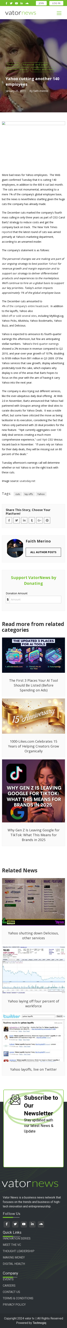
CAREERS (9, 1285)
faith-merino (40, 91)
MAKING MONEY (14, 1257)
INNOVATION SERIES (17, 1238)
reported (7, 232)
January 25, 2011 (16, 91)
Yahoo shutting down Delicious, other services (33, 935)
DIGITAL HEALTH (14, 1264)
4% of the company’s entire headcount (25, 306)
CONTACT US (11, 1292)
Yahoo (41, 494)
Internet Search (17, 69)
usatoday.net (27, 481)
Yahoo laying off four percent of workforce (33, 1003)
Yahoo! (53, 263)
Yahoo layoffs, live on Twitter (33, 1069)
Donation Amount (17, 593)
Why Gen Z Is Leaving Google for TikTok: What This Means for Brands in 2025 (34, 835)
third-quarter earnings (46, 344)
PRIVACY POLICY (14, 1304)
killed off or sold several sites (19, 316)
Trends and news (43, 69)
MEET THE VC (12, 1245)
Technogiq (39, 1323)
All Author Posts (43, 552)
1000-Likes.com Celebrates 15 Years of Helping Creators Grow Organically (33, 746)
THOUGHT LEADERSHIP (18, 1251)
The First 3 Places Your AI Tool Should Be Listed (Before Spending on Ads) (33, 685)
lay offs (29, 494)
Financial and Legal (35, 64)
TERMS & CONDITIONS (18, 1298)
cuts (17, 494)
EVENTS (8, 1279)
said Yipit (41, 439)
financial (13, 64)
